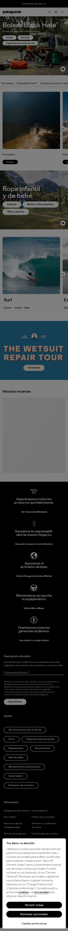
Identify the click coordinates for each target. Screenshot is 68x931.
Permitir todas (34, 905)
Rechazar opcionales (34, 914)
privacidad (42, 892)
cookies (23, 892)
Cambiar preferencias (34, 923)
